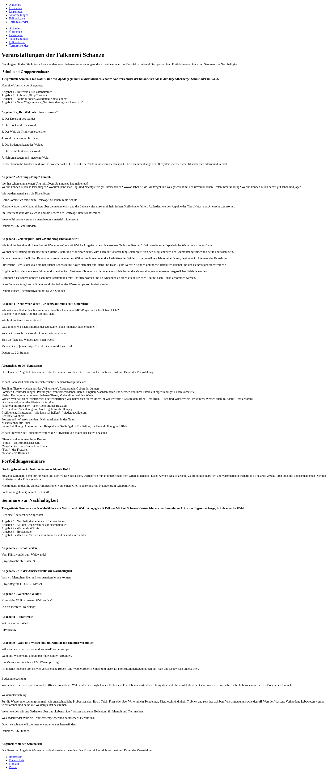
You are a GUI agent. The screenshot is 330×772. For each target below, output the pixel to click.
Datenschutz (16, 760)
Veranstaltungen (18, 15)
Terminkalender (18, 21)
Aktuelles (15, 4)
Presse (13, 767)
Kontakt (14, 763)
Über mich (15, 8)
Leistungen (16, 11)
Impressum (15, 756)
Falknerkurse (17, 18)
